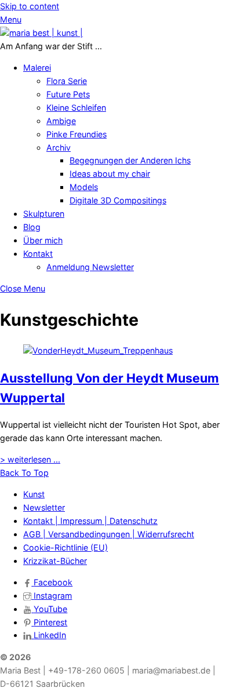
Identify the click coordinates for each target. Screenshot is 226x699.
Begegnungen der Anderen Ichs (130, 160)
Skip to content (29, 6)
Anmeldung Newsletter (90, 267)
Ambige (61, 121)
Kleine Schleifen (76, 107)
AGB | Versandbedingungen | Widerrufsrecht (108, 534)
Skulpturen (43, 214)
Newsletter (44, 507)
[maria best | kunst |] (41, 33)
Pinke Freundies (76, 134)
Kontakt (38, 254)
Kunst (34, 494)
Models (84, 187)
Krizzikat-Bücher (55, 561)
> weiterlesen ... (30, 459)
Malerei (37, 67)
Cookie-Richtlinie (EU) (65, 547)
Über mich (43, 240)
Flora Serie (66, 81)
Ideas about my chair (110, 174)
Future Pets (68, 94)
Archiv (58, 147)
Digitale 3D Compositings (118, 200)
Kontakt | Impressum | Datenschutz (90, 521)
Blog (32, 227)
